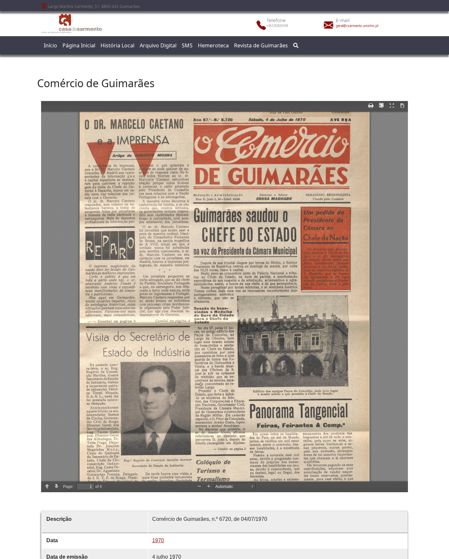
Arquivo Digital (158, 45)
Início (50, 45)
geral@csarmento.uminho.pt (357, 26)
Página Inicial (78, 45)
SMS (187, 45)
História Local (117, 45)
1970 (158, 540)
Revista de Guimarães (261, 45)
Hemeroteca (213, 45)
